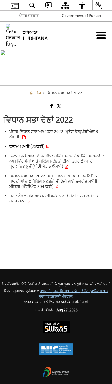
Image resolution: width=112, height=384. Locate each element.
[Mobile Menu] (101, 35)
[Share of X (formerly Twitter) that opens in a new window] (58, 106)
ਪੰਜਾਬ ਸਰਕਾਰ (29, 15)
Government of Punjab (81, 15)
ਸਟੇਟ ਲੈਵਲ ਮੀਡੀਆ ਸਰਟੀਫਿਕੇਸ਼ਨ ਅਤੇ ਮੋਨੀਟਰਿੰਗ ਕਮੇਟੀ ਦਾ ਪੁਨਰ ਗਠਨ (55, 198)
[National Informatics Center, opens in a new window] (56, 350)
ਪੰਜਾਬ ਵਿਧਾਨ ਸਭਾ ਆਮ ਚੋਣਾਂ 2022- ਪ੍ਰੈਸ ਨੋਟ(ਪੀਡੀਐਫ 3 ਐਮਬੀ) (53, 134)
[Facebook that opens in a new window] (51, 106)
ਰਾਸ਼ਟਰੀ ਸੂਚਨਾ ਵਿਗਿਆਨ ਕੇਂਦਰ (60, 291)
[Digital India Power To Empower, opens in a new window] (56, 372)
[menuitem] (14, 5)
